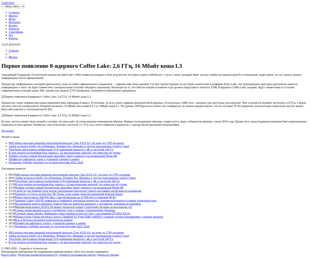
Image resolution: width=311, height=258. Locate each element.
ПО (11, 35)
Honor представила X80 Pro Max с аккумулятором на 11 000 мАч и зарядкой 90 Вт (65, 197)
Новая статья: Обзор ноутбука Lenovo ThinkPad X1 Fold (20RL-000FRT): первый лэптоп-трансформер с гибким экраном (89, 216)
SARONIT (7, 2)
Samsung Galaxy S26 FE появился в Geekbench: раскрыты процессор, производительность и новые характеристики (86, 200)
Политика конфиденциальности (37, 254)
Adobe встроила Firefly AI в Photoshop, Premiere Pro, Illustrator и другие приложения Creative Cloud (69, 146)
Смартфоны (16, 31)
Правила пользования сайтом (77, 254)
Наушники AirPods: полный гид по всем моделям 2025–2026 (46, 162)
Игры (12, 18)
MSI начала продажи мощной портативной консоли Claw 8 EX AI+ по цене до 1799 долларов (66, 143)
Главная (13, 50)
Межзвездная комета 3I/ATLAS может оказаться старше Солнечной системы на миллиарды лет (73, 207)
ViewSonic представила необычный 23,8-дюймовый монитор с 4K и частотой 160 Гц (61, 149)
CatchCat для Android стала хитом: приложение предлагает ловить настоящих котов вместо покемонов (78, 190)
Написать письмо (108, 254)
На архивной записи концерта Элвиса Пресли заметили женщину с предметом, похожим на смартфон (78, 203)
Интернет (15, 22)
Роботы (13, 38)
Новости (14, 28)
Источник (7, 130)
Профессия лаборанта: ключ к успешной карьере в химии (44, 159)
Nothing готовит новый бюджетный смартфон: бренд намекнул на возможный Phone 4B (63, 155)
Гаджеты (14, 12)
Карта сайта (8, 254)
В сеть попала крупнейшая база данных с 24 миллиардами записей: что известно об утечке (65, 152)
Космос (13, 25)
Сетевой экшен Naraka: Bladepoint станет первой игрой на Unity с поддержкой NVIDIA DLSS (72, 213)
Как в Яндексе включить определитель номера (44, 220)
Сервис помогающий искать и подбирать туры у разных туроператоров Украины (65, 210)
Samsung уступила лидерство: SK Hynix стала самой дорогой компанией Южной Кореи (69, 194)
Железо (13, 15)
